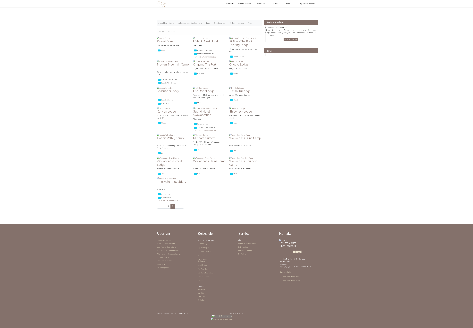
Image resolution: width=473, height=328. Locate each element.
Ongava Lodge (239, 64)
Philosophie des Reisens (166, 243)
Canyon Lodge (167, 111)
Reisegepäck (243, 247)
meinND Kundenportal (165, 240)
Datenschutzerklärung (165, 261)
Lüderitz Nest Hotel (206, 41)
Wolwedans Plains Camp (209, 161)
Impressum (161, 264)
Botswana (201, 289)
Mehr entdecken (291, 39)
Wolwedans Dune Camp (245, 138)
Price (250, 23)
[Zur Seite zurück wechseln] (164, 206)
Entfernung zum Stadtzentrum (190, 23)
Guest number (220, 23)
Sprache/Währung (307, 3)
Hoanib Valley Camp (170, 138)
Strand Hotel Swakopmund (202, 113)
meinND (288, 3)
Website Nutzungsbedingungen (168, 250)
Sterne (171, 23)
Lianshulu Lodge (240, 91)
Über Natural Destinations (166, 247)
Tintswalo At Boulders (171, 181)
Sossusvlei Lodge (168, 91)
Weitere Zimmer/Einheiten (205, 57)
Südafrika (201, 296)
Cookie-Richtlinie (163, 257)
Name (208, 23)
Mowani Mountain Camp (173, 64)
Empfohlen (162, 23)
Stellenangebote (163, 268)
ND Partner (242, 254)
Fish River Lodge (204, 91)
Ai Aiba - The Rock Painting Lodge (241, 43)
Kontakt (298, 252)
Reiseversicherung (245, 250)
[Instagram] (311, 313)
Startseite (230, 3)
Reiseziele (261, 3)
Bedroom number (236, 23)
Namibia (201, 293)
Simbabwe (201, 300)
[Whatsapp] (315, 313)
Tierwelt (274, 3)
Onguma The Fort (205, 64)
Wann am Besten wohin (247, 243)
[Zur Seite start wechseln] (159, 206)
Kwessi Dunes (166, 41)
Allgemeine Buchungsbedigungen (169, 254)
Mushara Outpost (204, 138)
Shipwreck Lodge (241, 111)
